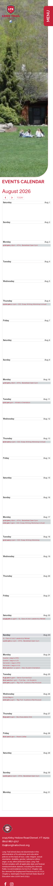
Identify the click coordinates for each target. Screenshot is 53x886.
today (20, 197)
